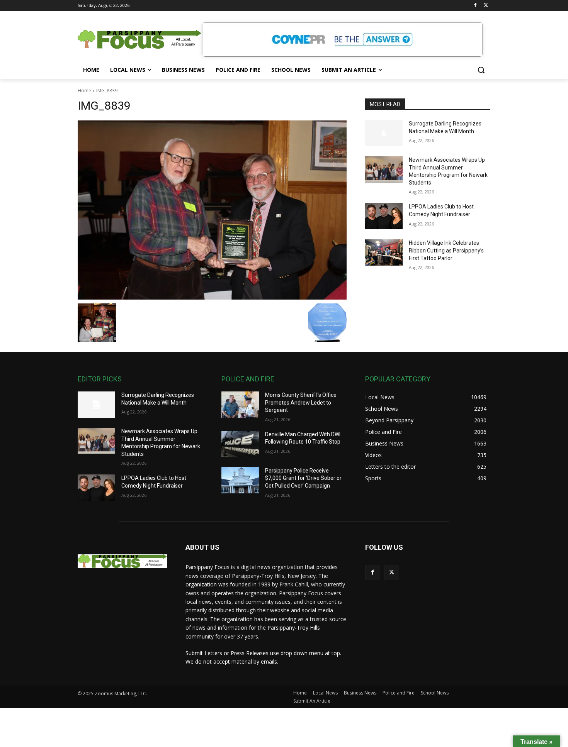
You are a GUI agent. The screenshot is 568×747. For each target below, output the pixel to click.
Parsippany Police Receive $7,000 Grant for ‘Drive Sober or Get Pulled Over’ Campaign (303, 478)
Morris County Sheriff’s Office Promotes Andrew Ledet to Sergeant (301, 402)
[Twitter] (485, 5)
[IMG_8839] (212, 210)
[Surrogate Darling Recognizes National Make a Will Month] (384, 133)
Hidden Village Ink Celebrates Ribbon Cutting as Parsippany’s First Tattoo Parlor (446, 250)
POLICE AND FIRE (247, 379)
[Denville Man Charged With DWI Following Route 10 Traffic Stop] (240, 444)
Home (84, 90)
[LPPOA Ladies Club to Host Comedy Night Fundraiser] (384, 216)
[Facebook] (475, 5)
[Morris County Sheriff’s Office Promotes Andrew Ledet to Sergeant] (240, 404)
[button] (481, 70)
